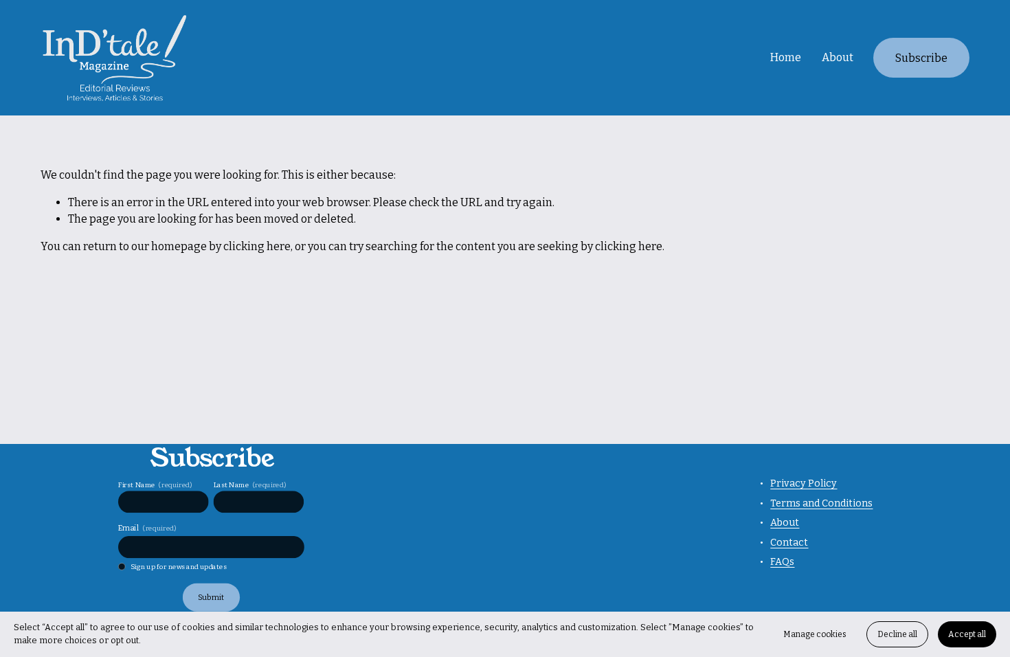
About (837, 57)
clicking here (257, 246)
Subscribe (921, 58)
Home (785, 57)
